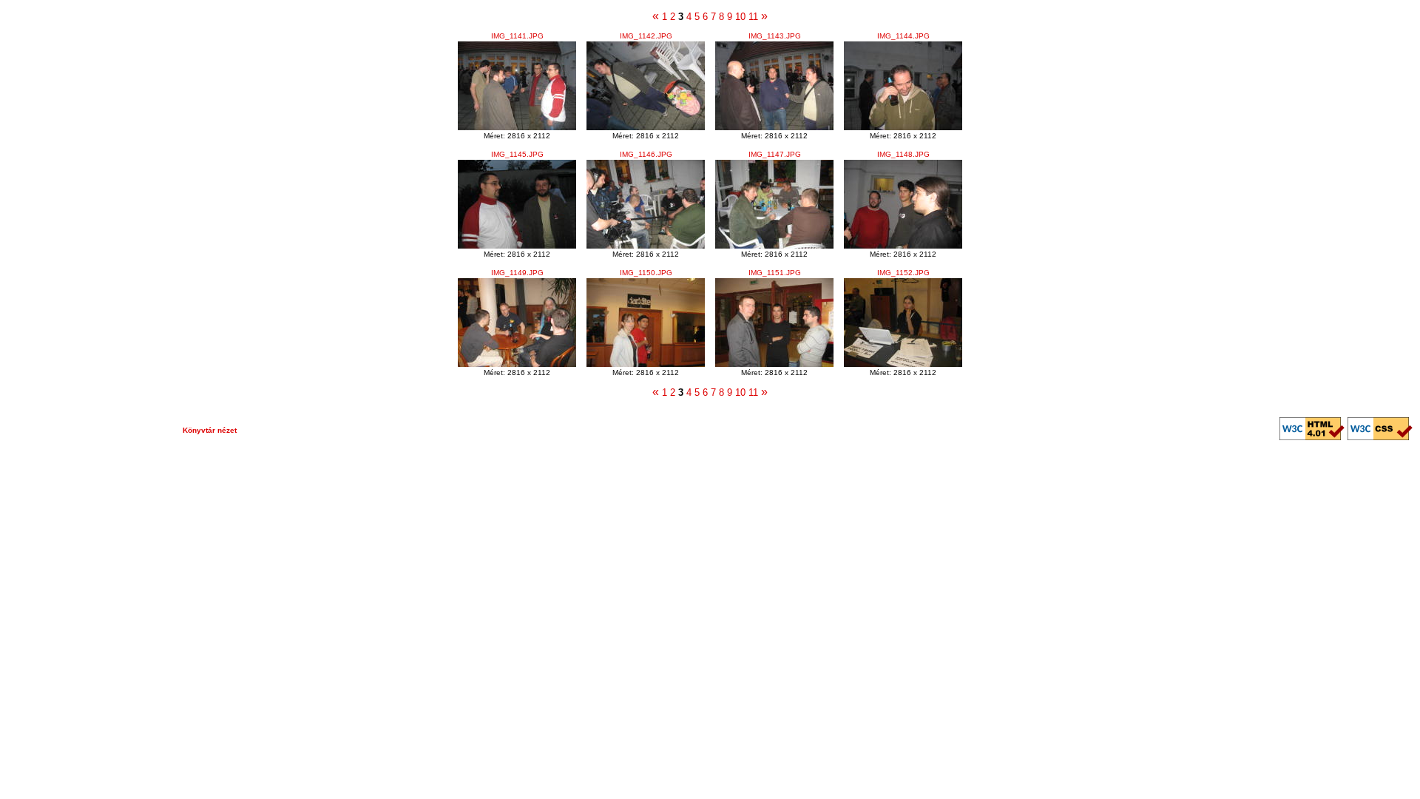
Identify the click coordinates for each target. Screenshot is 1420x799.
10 (740, 16)
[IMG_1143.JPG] (774, 126)
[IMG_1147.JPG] (774, 245)
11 (753, 16)
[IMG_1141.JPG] (517, 126)
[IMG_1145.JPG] (517, 245)
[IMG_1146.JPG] (645, 245)
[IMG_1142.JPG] (645, 126)
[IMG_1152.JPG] (903, 363)
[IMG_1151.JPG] (774, 363)
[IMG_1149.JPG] (517, 363)
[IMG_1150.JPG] (645, 363)
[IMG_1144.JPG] (903, 126)
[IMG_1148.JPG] (903, 245)
